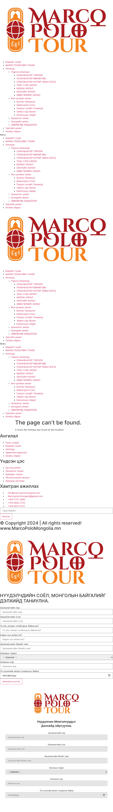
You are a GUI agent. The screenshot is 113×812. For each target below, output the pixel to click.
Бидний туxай (13, 62)
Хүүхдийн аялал (19, 121)
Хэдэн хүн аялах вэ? (11, 635)
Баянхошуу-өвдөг (26, 114)
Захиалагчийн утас (10, 617)
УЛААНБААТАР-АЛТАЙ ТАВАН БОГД (36, 81)
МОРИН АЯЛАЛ (25, 88)
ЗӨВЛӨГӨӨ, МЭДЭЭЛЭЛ (24, 124)
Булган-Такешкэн (26, 101)
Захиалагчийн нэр (10, 608)
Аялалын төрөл (8, 653)
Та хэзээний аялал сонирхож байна (19, 671)
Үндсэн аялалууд (20, 71)
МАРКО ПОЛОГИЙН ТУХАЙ (20, 65)
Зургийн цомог (14, 128)
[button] (56, 134)
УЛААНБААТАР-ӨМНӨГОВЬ (31, 78)
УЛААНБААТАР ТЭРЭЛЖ (30, 75)
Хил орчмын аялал (21, 98)
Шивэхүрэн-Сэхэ (26, 105)
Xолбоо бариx (13, 131)
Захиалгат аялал (20, 118)
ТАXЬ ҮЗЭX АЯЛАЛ (27, 85)
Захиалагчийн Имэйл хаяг (14, 644)
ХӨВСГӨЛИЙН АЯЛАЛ (29, 95)
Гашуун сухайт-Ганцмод (30, 108)
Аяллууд (10, 68)
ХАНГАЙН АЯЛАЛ (26, 91)
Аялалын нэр (7, 662)
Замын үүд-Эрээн (26, 111)
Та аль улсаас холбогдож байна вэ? (19, 626)
